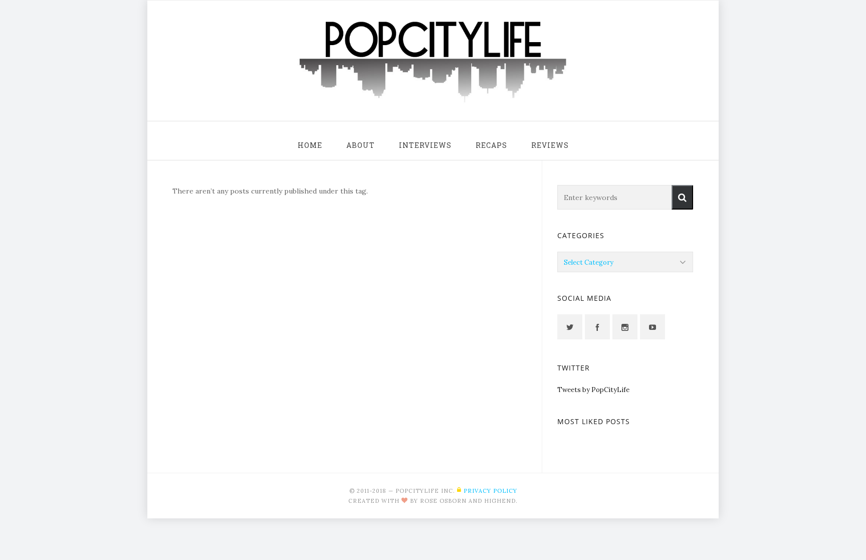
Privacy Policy (490, 490)
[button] (682, 197)
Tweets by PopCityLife (593, 390)
